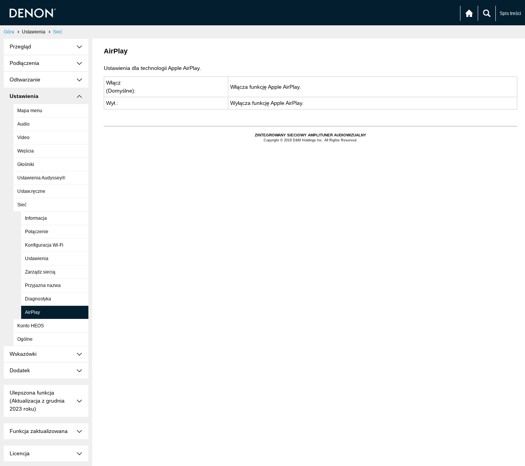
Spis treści (510, 13)
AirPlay (32, 312)
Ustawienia (36, 258)
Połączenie (36, 231)
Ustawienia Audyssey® (41, 178)
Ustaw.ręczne (31, 191)
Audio (23, 124)
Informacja (36, 218)
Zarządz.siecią (40, 272)
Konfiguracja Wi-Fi (44, 245)
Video (23, 137)
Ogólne (25, 339)
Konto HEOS (30, 325)
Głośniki (25, 164)
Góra (9, 32)
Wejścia (25, 151)
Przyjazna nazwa (43, 285)
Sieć (57, 32)
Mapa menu (29, 110)
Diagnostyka (38, 299)
